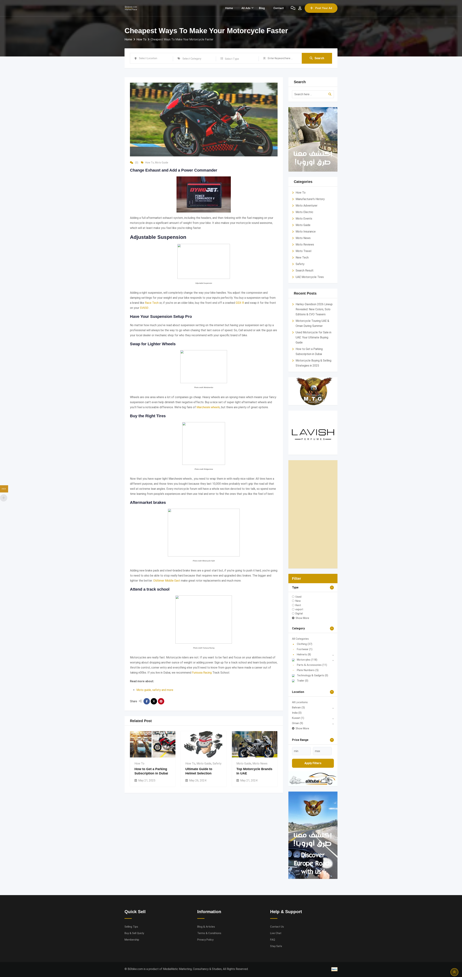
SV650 (144, 308)
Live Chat (275, 933)
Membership (132, 939)
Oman (297, 723)
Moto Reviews (305, 244)
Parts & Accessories (312, 665)
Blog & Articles (206, 926)
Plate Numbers (308, 670)
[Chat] (293, 8)
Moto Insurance (306, 231)
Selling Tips (131, 926)
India (297, 712)
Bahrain (298, 707)
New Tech (302, 257)
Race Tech (152, 303)
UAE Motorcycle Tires (310, 277)
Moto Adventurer (306, 205)
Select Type (232, 58)
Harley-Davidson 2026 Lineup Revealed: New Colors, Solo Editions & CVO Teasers (314, 309)
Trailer (302, 680)
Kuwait (298, 718)
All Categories (300, 638)
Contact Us (277, 926)
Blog (262, 8)
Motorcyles (307, 659)
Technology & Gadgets (312, 675)
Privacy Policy (205, 939)
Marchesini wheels (208, 407)
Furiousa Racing (202, 672)
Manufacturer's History (310, 199)
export (299, 609)
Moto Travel (303, 251)
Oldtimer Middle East (166, 580)
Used (298, 596)
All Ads (245, 8)
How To (149, 162)
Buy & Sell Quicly (134, 933)
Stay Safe (276, 946)
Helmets (304, 654)
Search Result (304, 270)
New (298, 601)
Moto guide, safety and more (154, 690)
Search (319, 58)
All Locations (300, 702)
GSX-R (240, 303)
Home (229, 8)
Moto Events (304, 218)
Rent (298, 605)
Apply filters (312, 763)
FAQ (272, 939)
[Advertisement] (313, 514)
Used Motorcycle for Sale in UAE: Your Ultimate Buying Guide (313, 337)
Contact (278, 8)
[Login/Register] (300, 8)
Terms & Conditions (209, 933)
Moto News (259, 763)
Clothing (304, 644)
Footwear (304, 649)
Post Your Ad (323, 8)
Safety (217, 763)
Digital (299, 613)
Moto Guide (161, 162)
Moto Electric (304, 212)
